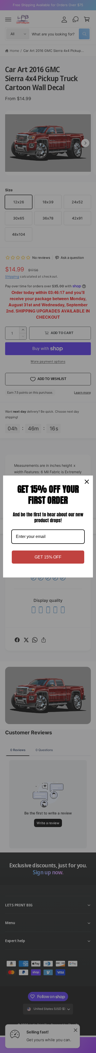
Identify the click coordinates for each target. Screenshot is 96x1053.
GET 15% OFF (48, 557)
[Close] (87, 482)
